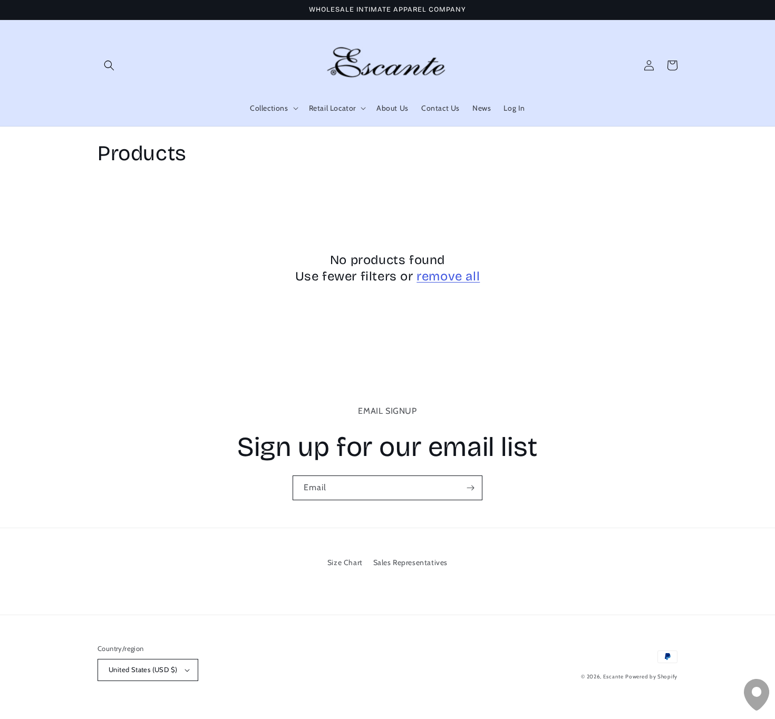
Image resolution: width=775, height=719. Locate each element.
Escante (613, 676)
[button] (109, 65)
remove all (448, 276)
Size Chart (345, 562)
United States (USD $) (143, 669)
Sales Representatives (410, 562)
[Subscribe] (470, 487)
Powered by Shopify (651, 676)
